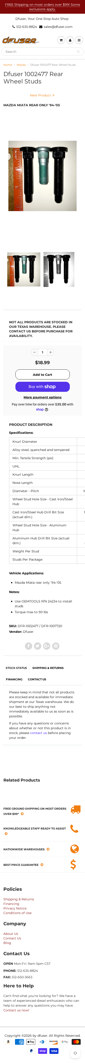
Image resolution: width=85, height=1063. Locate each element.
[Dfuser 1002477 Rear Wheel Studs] (42, 176)
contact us (38, 733)
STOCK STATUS (16, 668)
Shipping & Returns (18, 899)
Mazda (21, 64)
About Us (10, 934)
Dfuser (28, 632)
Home (7, 64)
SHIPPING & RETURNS (48, 668)
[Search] (78, 51)
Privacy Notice (15, 908)
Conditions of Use (17, 913)
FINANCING (14, 679)
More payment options (42, 397)
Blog (7, 943)
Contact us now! (16, 1010)
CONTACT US (37, 679)
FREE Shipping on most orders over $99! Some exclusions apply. (42, 7)
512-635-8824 (26, 27)
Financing (11, 904)
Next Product (41, 95)
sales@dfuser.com (58, 27)
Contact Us (12, 938)
